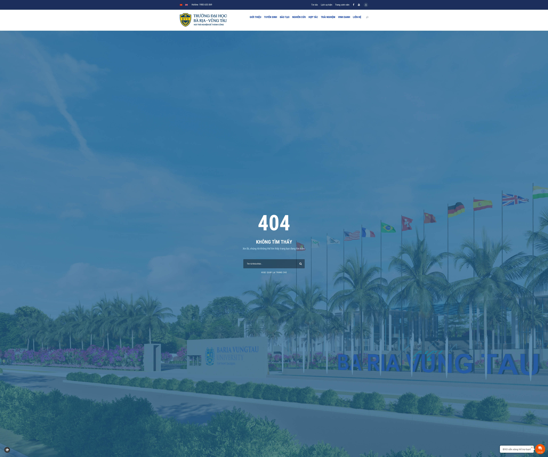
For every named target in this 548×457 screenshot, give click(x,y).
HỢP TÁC (313, 17)
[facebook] (353, 4)
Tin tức (314, 4)
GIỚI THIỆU (255, 17)
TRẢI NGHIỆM (328, 17)
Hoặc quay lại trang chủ (274, 272)
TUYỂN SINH (270, 17)
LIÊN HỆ (357, 17)
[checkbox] (7, 450)
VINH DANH (344, 17)
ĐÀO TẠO (284, 17)
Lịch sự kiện (326, 4)
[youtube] (359, 4)
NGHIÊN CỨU (299, 17)
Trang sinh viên (342, 4)
